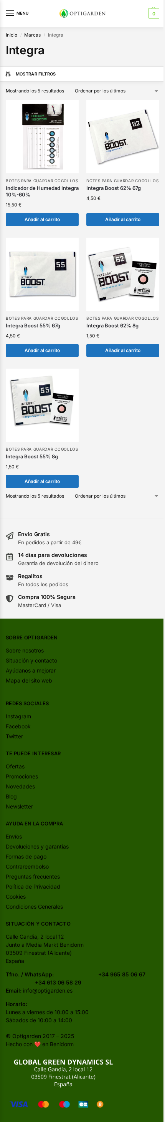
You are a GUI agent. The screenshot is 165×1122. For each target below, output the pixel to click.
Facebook (18, 726)
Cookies (16, 896)
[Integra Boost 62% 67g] (122, 136)
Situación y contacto (31, 660)
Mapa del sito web (29, 680)
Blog (11, 796)
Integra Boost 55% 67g (33, 325)
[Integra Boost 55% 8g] (42, 405)
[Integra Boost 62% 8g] (122, 274)
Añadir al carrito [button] (42, 219)
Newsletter (19, 806)
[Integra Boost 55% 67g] (42, 274)
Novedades (20, 786)
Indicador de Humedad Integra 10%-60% (42, 191)
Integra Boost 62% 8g (112, 325)
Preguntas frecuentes (33, 876)
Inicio (11, 35)
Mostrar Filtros (36, 74)
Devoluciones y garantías (37, 846)
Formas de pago (26, 856)
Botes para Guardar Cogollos (42, 180)
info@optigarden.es (48, 990)
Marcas (32, 35)
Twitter (14, 736)
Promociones (22, 776)
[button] (153, 13)
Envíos (14, 836)
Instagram (18, 716)
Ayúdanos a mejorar (31, 670)
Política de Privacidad (33, 886)
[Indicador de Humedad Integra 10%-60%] (42, 136)
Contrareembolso (27, 866)
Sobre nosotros (25, 650)
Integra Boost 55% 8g (32, 456)
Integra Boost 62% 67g (113, 188)
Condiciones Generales (34, 906)
